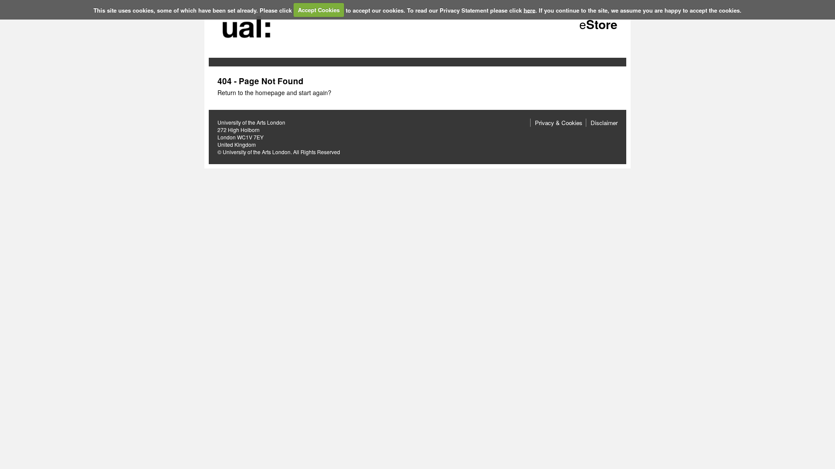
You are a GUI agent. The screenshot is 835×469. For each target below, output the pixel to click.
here (529, 10)
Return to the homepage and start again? (274, 92)
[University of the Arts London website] (247, 44)
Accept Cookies (319, 10)
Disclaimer (604, 123)
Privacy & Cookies (558, 123)
